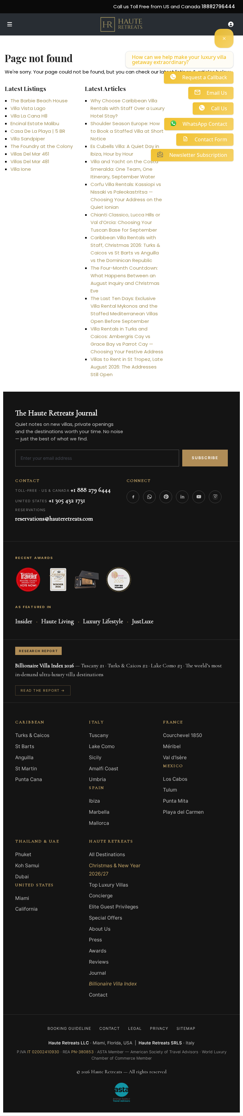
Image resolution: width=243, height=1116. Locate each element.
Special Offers (105, 918)
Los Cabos (175, 779)
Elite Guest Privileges (113, 907)
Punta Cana (28, 779)
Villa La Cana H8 (28, 115)
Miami (22, 898)
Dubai (22, 877)
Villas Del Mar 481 (29, 161)
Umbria (97, 779)
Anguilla (24, 757)
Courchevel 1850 (182, 735)
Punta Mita (175, 801)
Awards (97, 951)
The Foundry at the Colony (41, 146)
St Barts (24, 746)
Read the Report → (43, 690)
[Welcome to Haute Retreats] (224, 38)
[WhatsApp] (149, 497)
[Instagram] (215, 497)
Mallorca (99, 823)
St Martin (26, 769)
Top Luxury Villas (108, 885)
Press (95, 940)
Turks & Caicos (32, 735)
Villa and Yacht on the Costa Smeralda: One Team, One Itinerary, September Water (124, 169)
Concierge (101, 896)
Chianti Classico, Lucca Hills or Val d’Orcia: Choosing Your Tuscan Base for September (125, 222)
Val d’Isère (175, 757)
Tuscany (99, 735)
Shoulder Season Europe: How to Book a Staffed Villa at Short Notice (127, 131)
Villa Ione (20, 169)
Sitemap (186, 1028)
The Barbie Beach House (39, 100)
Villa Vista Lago (28, 108)
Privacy (159, 1028)
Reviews (99, 962)
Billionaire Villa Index (113, 984)
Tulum (170, 790)
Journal (97, 973)
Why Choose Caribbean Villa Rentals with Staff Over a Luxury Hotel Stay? (127, 108)
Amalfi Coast (103, 769)
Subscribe (205, 457)
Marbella (99, 812)
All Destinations (107, 854)
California (26, 909)
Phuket (23, 854)
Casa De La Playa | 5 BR (37, 131)
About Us (99, 929)
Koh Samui (27, 866)
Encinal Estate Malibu (34, 123)
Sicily (95, 757)
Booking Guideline (69, 1028)
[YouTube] (198, 497)
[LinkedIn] (182, 497)
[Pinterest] (165, 497)
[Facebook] (133, 497)
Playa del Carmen (183, 812)
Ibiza (94, 801)
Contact (98, 995)
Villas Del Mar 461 (29, 154)
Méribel (172, 746)
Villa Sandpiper (27, 138)
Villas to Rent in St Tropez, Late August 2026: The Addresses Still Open (126, 367)
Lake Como (102, 746)
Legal (135, 1028)
